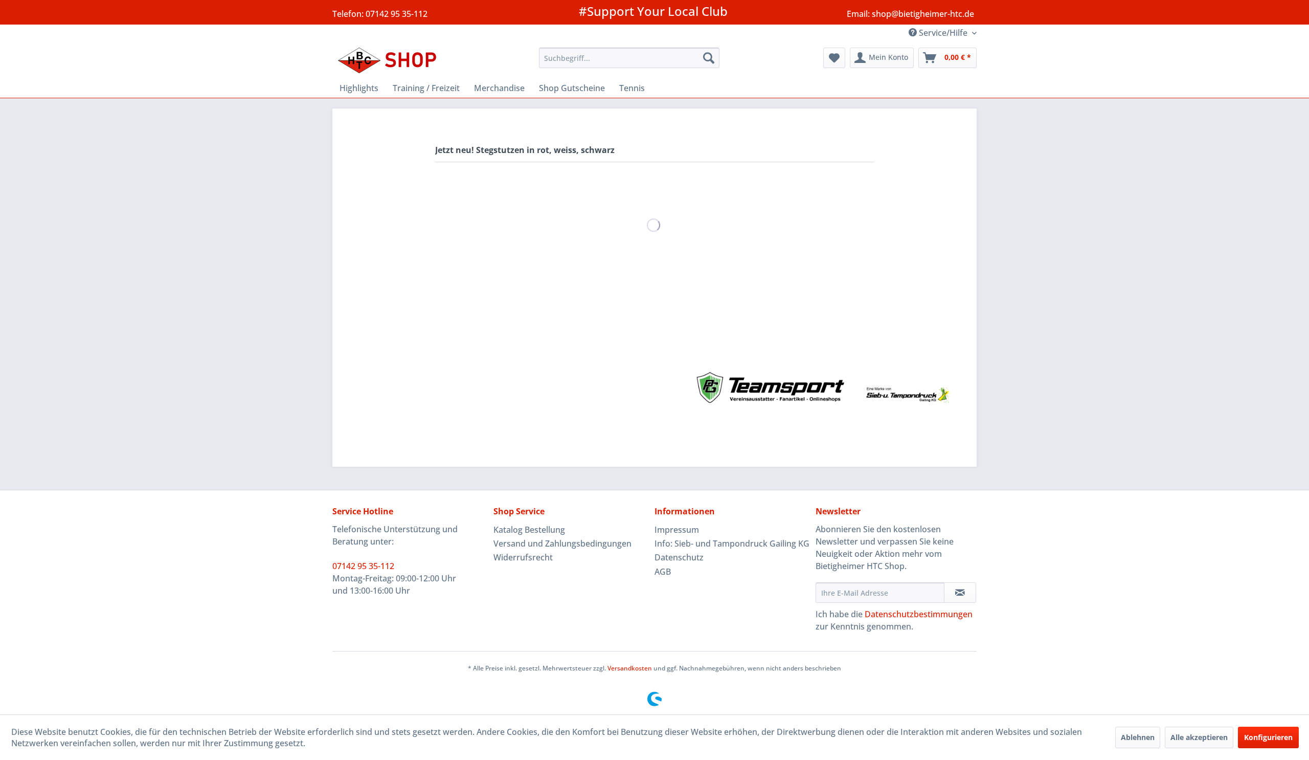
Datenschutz (679, 557)
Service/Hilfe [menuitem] (943, 32)
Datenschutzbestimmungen (919, 614)
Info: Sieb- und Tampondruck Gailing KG (731, 543)
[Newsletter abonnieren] (960, 592)
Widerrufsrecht (523, 557)
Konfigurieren (1268, 737)
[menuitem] (629, 58)
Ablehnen (1138, 737)
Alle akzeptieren (1199, 737)
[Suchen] (708, 58)
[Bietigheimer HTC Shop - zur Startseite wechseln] (391, 60)
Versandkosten (629, 668)
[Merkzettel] (834, 58)
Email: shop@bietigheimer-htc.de (910, 13)
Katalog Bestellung (529, 529)
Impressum (676, 529)
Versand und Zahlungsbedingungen (562, 543)
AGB (662, 571)
